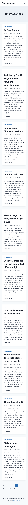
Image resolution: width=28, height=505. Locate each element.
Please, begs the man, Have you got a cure (13, 218)
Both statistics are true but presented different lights (14, 264)
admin (6, 33)
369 (10, 488)
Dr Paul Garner (11, 30)
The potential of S (13, 402)
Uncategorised (8, 26)
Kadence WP (17, 500)
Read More (8, 63)
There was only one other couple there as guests (13, 357)
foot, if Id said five (13, 174)
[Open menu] (24, 3)
